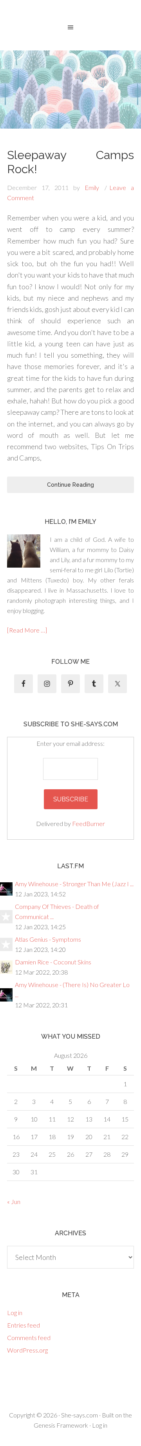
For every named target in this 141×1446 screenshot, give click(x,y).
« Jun (13, 1201)
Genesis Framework (61, 1425)
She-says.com (79, 1415)
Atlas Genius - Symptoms (48, 939)
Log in (14, 1312)
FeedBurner (88, 823)
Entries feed (23, 1325)
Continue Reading (70, 485)
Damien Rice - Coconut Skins (53, 962)
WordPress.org (27, 1350)
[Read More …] (27, 630)
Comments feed (29, 1337)
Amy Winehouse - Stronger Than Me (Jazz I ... (74, 883)
